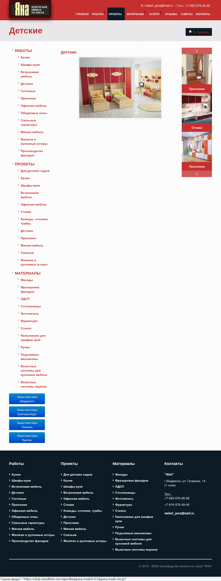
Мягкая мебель (32, 132)
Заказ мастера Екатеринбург (27, 411)
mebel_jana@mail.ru (160, 5)
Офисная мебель (34, 105)
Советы (187, 14)
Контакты (203, 14)
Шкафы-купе (30, 64)
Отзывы (171, 14)
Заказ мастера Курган (27, 437)
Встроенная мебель (30, 74)
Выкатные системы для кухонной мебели (34, 370)
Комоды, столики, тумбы (34, 221)
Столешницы (31, 306)
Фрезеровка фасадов (30, 289)
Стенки (26, 211)
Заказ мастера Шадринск (27, 398)
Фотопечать (30, 313)
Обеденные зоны (34, 113)
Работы (98, 14)
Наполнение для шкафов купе (33, 337)
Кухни (25, 57)
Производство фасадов (32, 153)
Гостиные (28, 91)
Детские (26, 30)
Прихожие (28, 98)
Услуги (154, 14)
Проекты (115, 14)
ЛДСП (25, 299)
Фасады (27, 280)
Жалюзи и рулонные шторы (34, 141)
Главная (82, 14)
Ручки (25, 347)
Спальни (27, 252)
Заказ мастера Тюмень (27, 424)
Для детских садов (35, 170)
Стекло (26, 328)
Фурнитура (29, 321)
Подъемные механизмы (30, 356)
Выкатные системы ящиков (34, 384)
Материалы (135, 14)
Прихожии (197, 88)
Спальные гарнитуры (29, 122)
